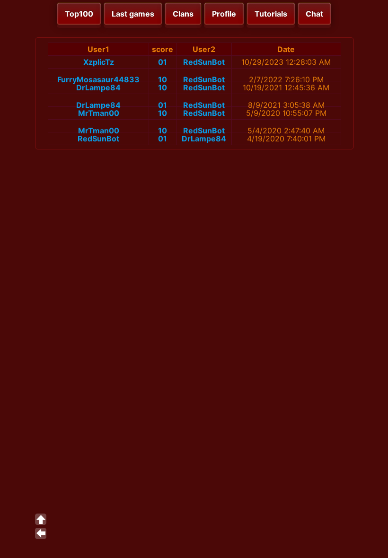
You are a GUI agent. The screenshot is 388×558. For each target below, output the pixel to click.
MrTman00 (98, 113)
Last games (133, 13)
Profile (224, 13)
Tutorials (271, 13)
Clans (183, 13)
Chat (314, 13)
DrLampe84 (98, 87)
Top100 (79, 13)
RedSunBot (204, 62)
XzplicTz (98, 62)
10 (162, 79)
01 (162, 62)
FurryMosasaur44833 (98, 79)
